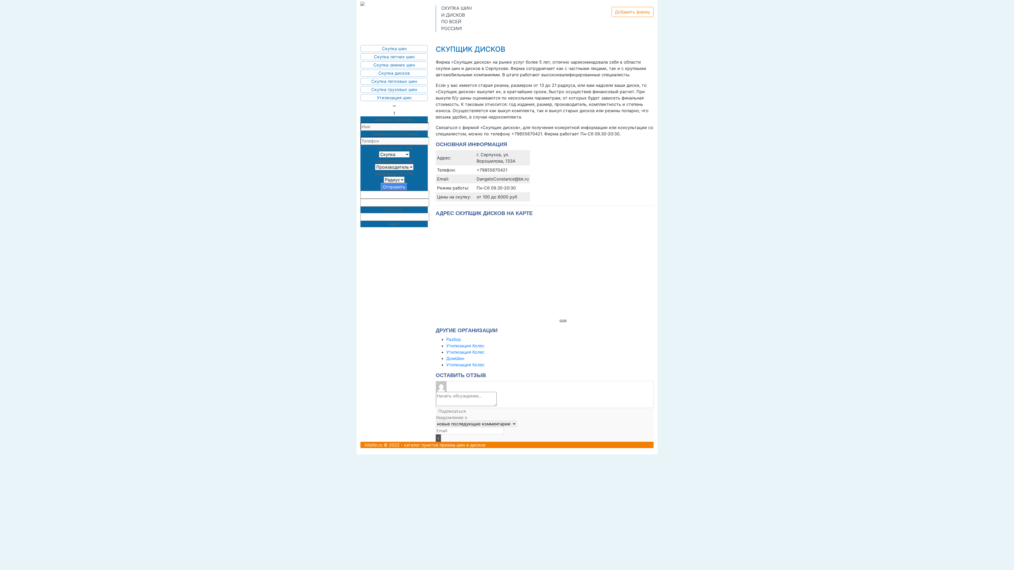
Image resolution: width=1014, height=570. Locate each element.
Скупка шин (394, 48)
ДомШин (455, 358)
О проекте (404, 37)
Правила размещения (450, 37)
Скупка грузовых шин (394, 89)
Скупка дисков (394, 73)
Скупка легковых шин (394, 81)
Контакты (495, 37)
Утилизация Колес (465, 345)
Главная (374, 37)
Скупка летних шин (394, 56)
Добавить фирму (632, 12)
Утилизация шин (394, 97)
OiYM (563, 320)
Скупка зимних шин (394, 65)
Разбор (453, 339)
